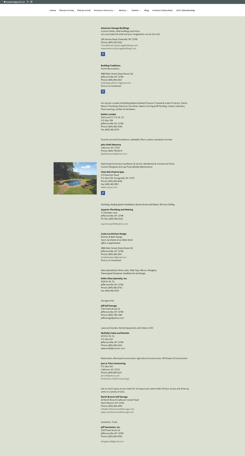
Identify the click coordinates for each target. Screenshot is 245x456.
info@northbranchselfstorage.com (117, 409)
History (122, 11)
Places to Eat (84, 11)
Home (53, 11)
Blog (146, 11)
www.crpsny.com (109, 187)
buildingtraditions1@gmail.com (116, 83)
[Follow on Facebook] (103, 54)
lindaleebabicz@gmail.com (113, 257)
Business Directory (103, 11)
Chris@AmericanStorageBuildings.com (119, 45)
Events (135, 11)
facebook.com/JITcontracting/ (115, 378)
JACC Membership (185, 11)
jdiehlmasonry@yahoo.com (114, 153)
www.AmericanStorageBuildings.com (118, 48)
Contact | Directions (162, 11)
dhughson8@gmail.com (112, 441)
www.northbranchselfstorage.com (117, 412)
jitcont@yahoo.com (110, 375)
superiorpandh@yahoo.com (114, 223)
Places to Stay (66, 11)
